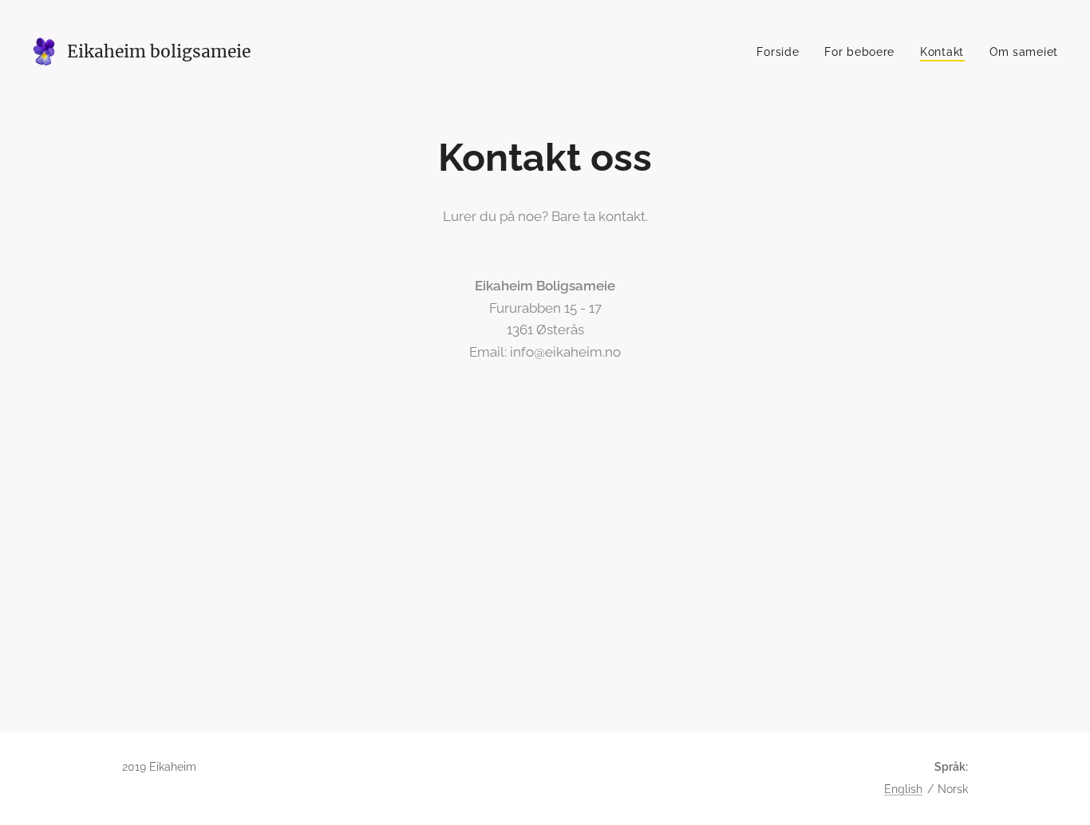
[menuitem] (782, 52)
